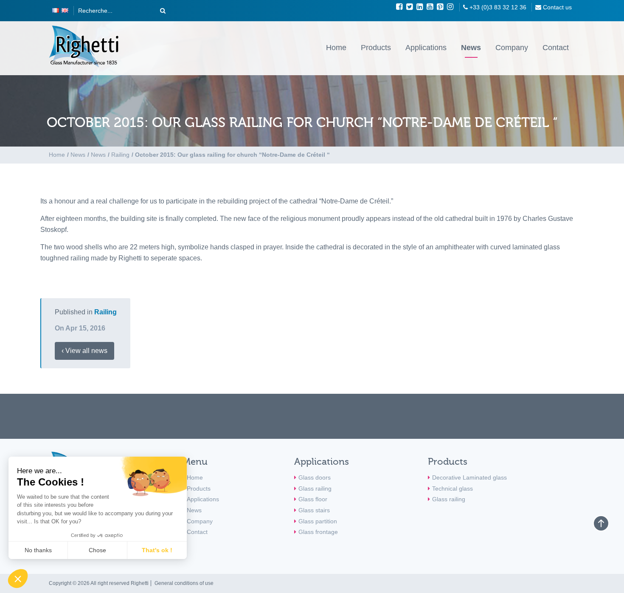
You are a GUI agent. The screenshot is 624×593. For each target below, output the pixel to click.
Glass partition (317, 521)
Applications (426, 47)
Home (336, 47)
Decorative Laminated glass (469, 477)
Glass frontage (318, 531)
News (471, 47)
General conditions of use (184, 583)
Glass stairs (314, 510)
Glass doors (314, 477)
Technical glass (452, 488)
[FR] (55, 10)
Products (376, 47)
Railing (105, 312)
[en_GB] (65, 10)
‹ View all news (84, 350)
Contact (555, 47)
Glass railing (315, 488)
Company (511, 47)
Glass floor (312, 499)
